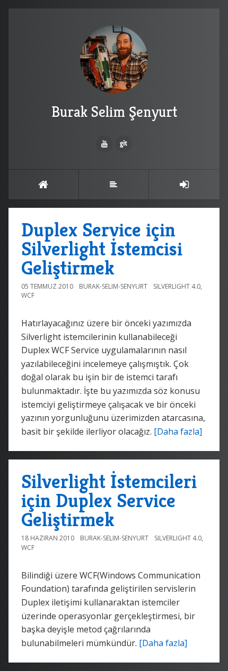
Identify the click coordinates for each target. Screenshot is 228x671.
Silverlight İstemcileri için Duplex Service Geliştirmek (109, 500)
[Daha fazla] (178, 431)
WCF (27, 295)
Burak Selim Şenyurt (114, 112)
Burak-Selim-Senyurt (113, 286)
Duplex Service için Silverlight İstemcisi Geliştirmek (101, 249)
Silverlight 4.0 (176, 286)
